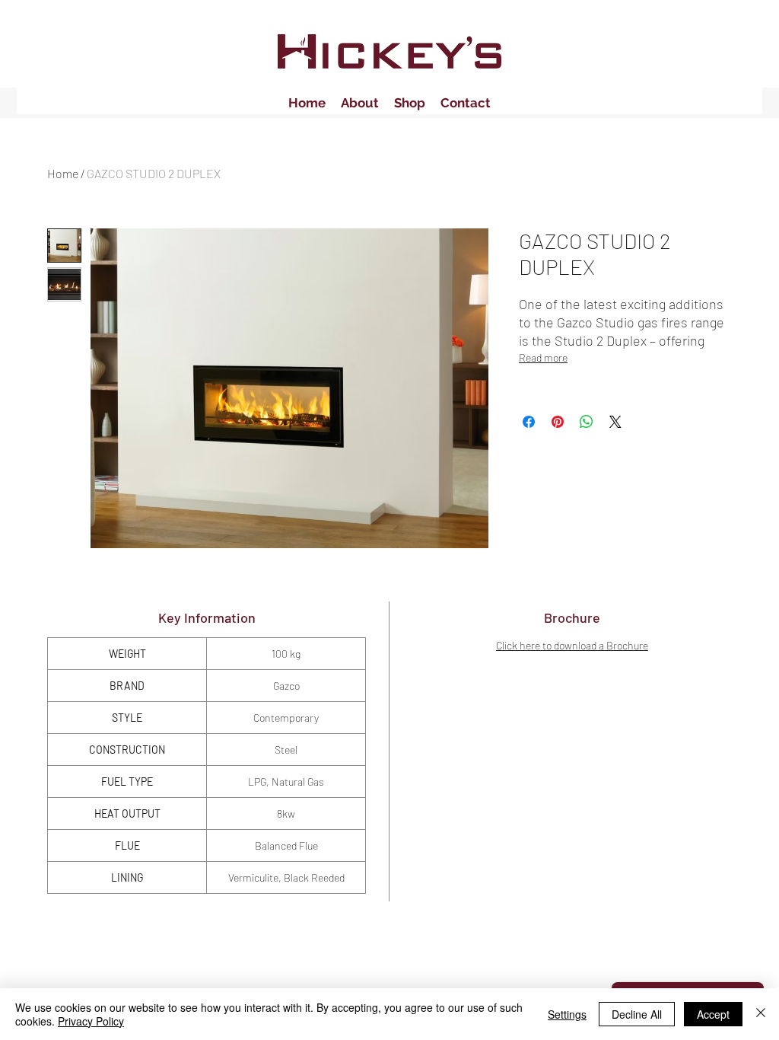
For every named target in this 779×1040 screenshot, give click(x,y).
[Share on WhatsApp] (586, 422)
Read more (543, 357)
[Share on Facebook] (529, 422)
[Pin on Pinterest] (557, 422)
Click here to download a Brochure (572, 645)
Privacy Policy (91, 1021)
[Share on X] (615, 422)
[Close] (761, 1014)
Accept (713, 1014)
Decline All (637, 1014)
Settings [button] (567, 1014)
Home (62, 173)
